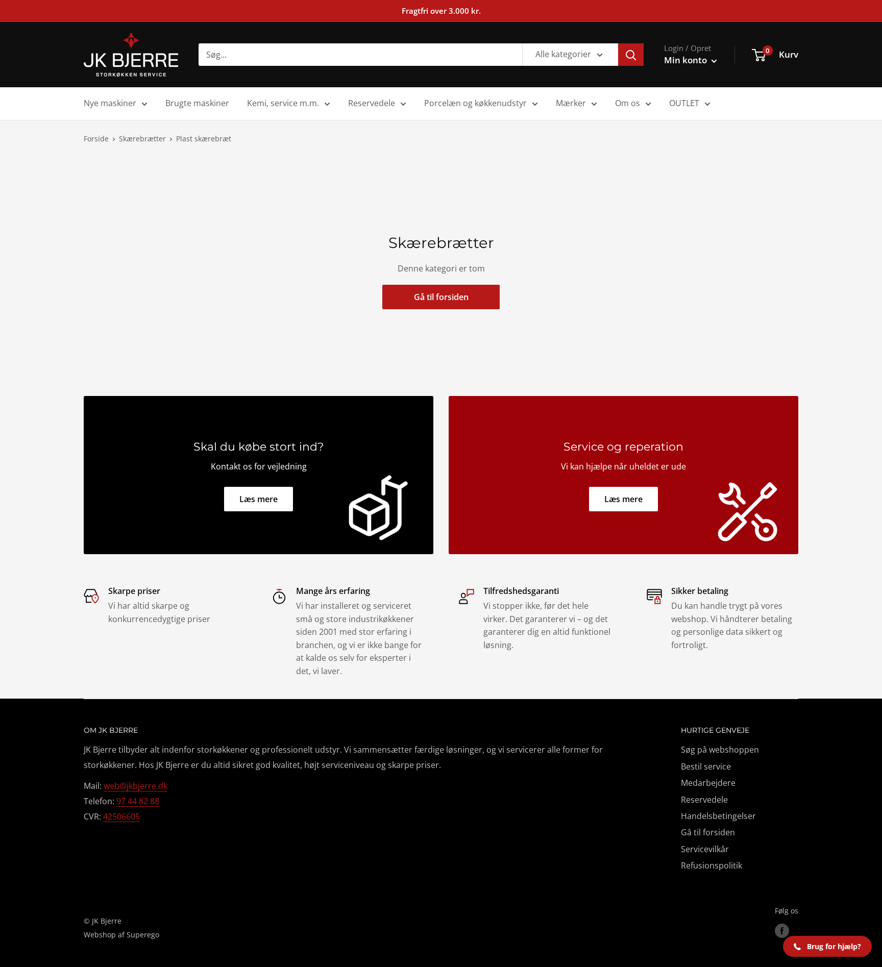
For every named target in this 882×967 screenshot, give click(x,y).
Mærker (571, 103)
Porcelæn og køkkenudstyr (475, 103)
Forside (96, 138)
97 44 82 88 (137, 801)
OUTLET (684, 103)
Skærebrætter (142, 138)
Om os (627, 103)
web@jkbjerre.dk (135, 785)
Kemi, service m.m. (283, 103)
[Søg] (631, 54)
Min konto (686, 60)
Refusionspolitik (711, 865)
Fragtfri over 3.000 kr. (441, 11)
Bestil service (706, 766)
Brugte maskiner (197, 103)
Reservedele (371, 103)
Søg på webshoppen (720, 749)
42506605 (121, 816)
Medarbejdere (708, 782)
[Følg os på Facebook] (782, 931)
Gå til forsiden (441, 297)
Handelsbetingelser (718, 816)
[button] (827, 946)
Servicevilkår (705, 849)
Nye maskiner (110, 103)
